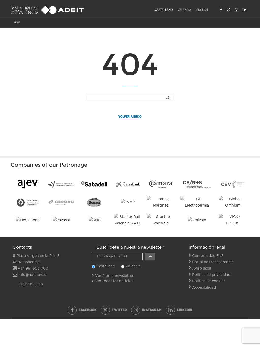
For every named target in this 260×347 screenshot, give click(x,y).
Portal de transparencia (213, 262)
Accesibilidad (204, 287)
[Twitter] (228, 10)
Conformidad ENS (208, 256)
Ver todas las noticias (114, 281)
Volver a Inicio (130, 116)
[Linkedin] (244, 10)
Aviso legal (201, 268)
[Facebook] (221, 10)
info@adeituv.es (32, 275)
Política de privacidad (211, 275)
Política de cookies (208, 281)
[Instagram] (236, 10)
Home (17, 23)
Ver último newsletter (114, 276)
